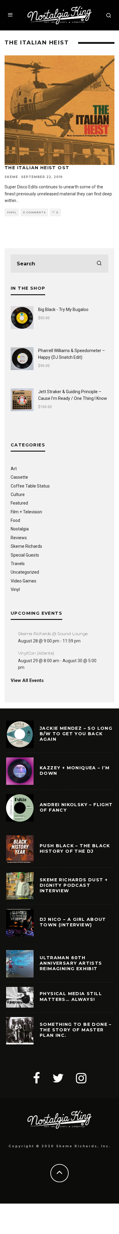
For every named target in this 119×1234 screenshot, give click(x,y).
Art (14, 468)
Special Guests (25, 555)
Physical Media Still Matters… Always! (71, 996)
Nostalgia (20, 528)
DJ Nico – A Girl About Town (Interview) (73, 922)
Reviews (19, 537)
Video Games (23, 581)
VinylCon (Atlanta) (36, 653)
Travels (18, 563)
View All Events (27, 680)
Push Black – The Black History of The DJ (75, 848)
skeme (11, 177)
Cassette (19, 477)
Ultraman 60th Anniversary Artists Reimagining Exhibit (71, 963)
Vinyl (11, 212)
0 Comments (34, 212)
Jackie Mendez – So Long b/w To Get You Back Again (76, 733)
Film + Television (26, 511)
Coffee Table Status (30, 486)
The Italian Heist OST (37, 167)
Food (15, 520)
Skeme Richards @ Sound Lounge (53, 633)
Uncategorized (25, 572)
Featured (19, 503)
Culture (18, 494)
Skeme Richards (26, 546)
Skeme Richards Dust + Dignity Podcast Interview (74, 885)
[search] (99, 263)
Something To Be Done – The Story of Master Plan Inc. (76, 1030)
